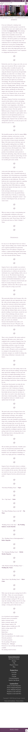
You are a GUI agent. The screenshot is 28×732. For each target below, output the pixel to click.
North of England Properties (14, 687)
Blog (14, 667)
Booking (14, 661)
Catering (14, 676)
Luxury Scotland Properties (14, 685)
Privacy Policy (20, 700)
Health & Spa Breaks (14, 680)
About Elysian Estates (14, 659)
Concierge (14, 672)
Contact (12, 1)
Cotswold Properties (14, 678)
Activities (14, 674)
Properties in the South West (14, 693)
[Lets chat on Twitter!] (25, 1)
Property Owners (14, 665)
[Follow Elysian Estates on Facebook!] (23, 1)
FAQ (14, 663)
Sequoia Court (13, 31)
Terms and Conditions (9, 700)
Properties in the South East (14, 691)
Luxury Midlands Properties (14, 689)
